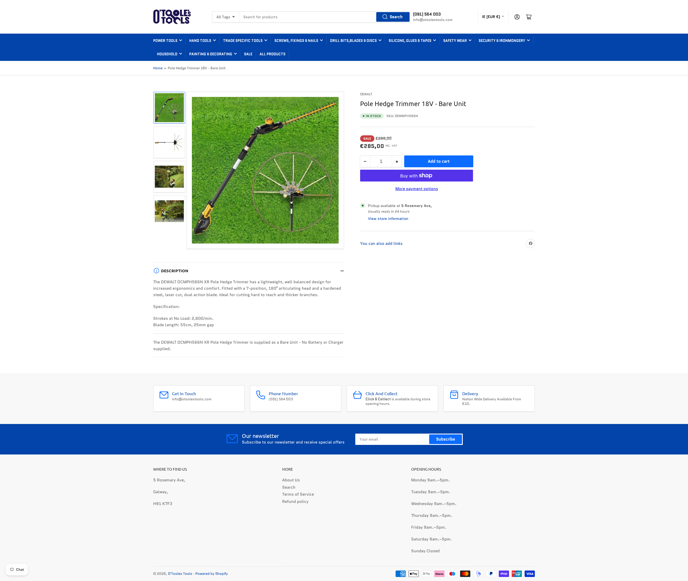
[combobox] (324, 17)
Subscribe (445, 439)
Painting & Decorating (210, 54)
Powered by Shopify (211, 573)
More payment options (416, 189)
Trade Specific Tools (243, 40)
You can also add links (381, 243)
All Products (272, 54)
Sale (248, 54)
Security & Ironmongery (502, 40)
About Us (291, 480)
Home (158, 68)
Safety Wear (455, 40)
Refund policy (295, 501)
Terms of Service (298, 494)
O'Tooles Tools (180, 573)
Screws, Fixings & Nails (296, 40)
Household (167, 54)
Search (396, 17)
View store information (388, 218)
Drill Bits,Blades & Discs (353, 40)
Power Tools (165, 40)
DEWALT (366, 94)
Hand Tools (200, 40)
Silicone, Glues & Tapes (410, 40)
